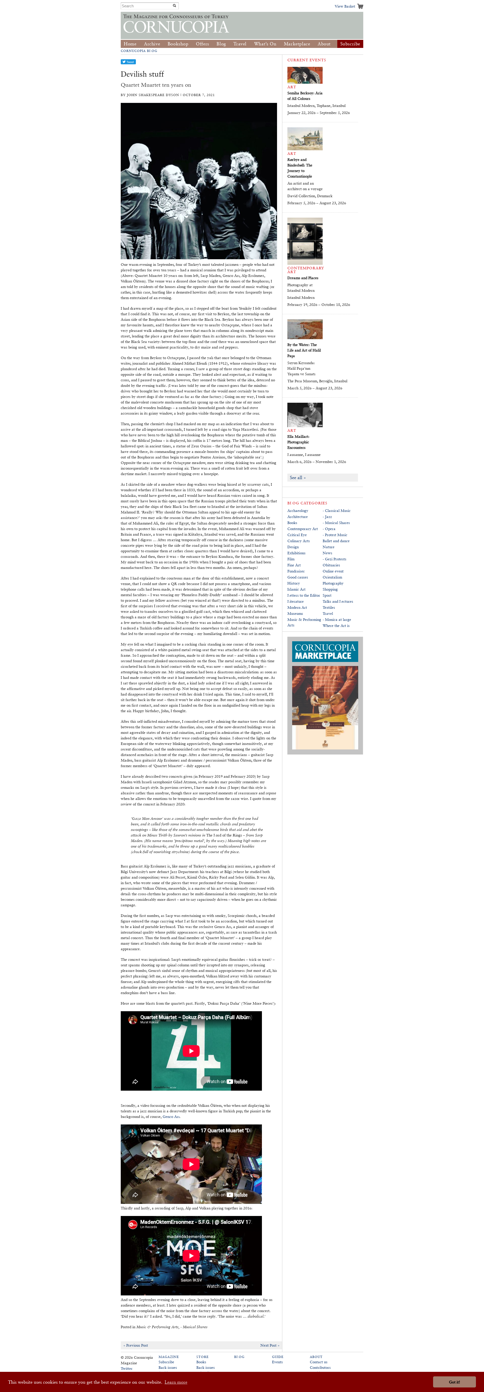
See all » (298, 477)
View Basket (345, 6)
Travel (240, 43)
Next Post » (270, 1345)
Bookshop (178, 43)
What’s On (265, 43)
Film (290, 559)
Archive (152, 43)
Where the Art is (336, 625)
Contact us (318, 1362)
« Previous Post (135, 1345)
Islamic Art (296, 589)
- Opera (329, 529)
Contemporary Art (302, 529)
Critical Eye (297, 535)
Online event (333, 571)
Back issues (168, 1367)
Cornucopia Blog (139, 51)
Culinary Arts (298, 541)
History (293, 583)
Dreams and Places (302, 278)
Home (130, 43)
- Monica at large (337, 619)
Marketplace (297, 43)
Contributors (320, 1367)
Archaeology (297, 510)
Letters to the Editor (303, 595)
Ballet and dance (336, 541)
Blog (221, 43)
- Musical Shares (336, 522)
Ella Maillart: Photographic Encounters (298, 442)
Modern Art (297, 607)
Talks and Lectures (338, 601)
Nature (329, 547)
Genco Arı (171, 1116)
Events (277, 1362)
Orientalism (332, 577)
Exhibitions (296, 553)
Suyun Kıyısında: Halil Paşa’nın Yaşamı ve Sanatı (301, 368)
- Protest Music (335, 535)
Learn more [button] (176, 1382)
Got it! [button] (454, 1382)
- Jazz (327, 516)
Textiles (329, 607)
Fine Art (294, 565)
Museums (295, 613)
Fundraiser (296, 571)
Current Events (306, 60)
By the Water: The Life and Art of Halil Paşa (304, 350)
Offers (202, 43)
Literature (295, 601)
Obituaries (331, 565)
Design (293, 547)
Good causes (297, 577)
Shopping (330, 589)
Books (292, 522)
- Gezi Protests (334, 559)
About (324, 43)
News (327, 553)
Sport (327, 595)
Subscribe (350, 43)
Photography (333, 583)
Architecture (297, 516)
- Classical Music (337, 510)
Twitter (127, 1368)
